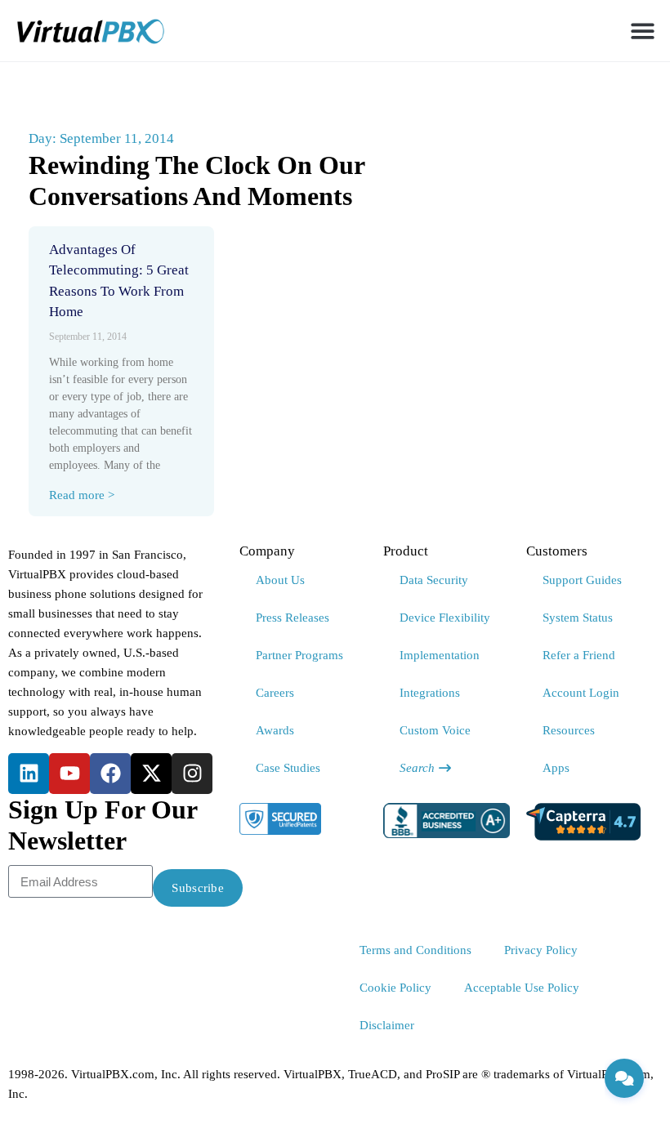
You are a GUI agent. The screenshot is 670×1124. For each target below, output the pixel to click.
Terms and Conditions (415, 950)
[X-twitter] (151, 773)
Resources (569, 730)
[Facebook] (110, 773)
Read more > (81, 495)
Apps (556, 767)
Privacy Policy (541, 950)
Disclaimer (387, 1025)
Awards (275, 730)
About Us (280, 580)
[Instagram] (192, 773)
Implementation (440, 655)
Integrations (430, 692)
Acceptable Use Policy (521, 987)
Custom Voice (435, 730)
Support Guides (582, 580)
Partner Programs (299, 655)
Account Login (581, 692)
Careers (275, 692)
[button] (643, 30)
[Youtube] (69, 773)
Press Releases (292, 617)
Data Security (434, 580)
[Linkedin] (28, 773)
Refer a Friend (579, 655)
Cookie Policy (395, 987)
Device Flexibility (445, 617)
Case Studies (288, 767)
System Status (578, 617)
